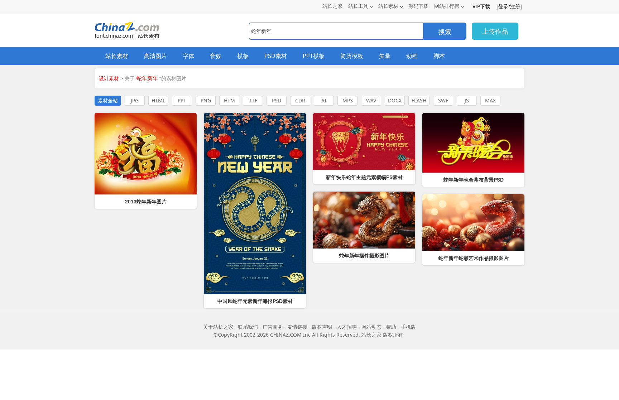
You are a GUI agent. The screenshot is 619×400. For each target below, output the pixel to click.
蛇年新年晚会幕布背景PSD (473, 180)
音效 (215, 56)
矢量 (384, 56)
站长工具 (358, 6)
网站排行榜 (446, 6)
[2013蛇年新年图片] (146, 153)
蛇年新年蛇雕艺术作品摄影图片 (473, 258)
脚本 (439, 56)
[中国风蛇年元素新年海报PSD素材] (255, 203)
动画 (412, 56)
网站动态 (371, 326)
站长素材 (388, 6)
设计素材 (109, 78)
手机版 (408, 326)
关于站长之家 (218, 326)
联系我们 (248, 326)
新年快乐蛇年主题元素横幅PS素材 (364, 177)
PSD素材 (275, 56)
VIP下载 (481, 6)
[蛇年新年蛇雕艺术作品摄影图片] (473, 222)
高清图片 (155, 56)
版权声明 (322, 326)
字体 (188, 56)
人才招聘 (347, 326)
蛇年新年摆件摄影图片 (364, 256)
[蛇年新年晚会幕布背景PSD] (473, 143)
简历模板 (351, 56)
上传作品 (495, 31)
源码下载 (418, 6)
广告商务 (273, 326)
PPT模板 (314, 56)
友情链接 (297, 326)
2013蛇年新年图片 (146, 201)
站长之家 (332, 6)
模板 (243, 56)
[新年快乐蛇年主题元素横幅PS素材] (364, 141)
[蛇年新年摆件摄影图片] (364, 220)
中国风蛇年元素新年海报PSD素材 (255, 301)
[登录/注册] (509, 6)
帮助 (391, 326)
